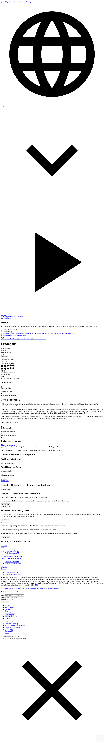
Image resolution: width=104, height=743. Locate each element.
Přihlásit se (4, 318)
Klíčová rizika (9, 629)
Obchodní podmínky (11, 624)
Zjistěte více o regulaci (8, 445)
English (3, 315)
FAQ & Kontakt (19, 317)
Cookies (7, 618)
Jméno (3, 597)
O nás (7, 633)
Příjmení (3, 600)
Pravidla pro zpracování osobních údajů (17, 625)
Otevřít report (5, 504)
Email (3, 595)
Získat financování (11, 616)
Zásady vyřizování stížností (13, 627)
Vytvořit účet (12, 318)
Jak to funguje (5, 317)
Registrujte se (9, 607)
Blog (11, 317)
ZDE (36, 585)
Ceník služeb (9, 631)
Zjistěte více (5, 481)
